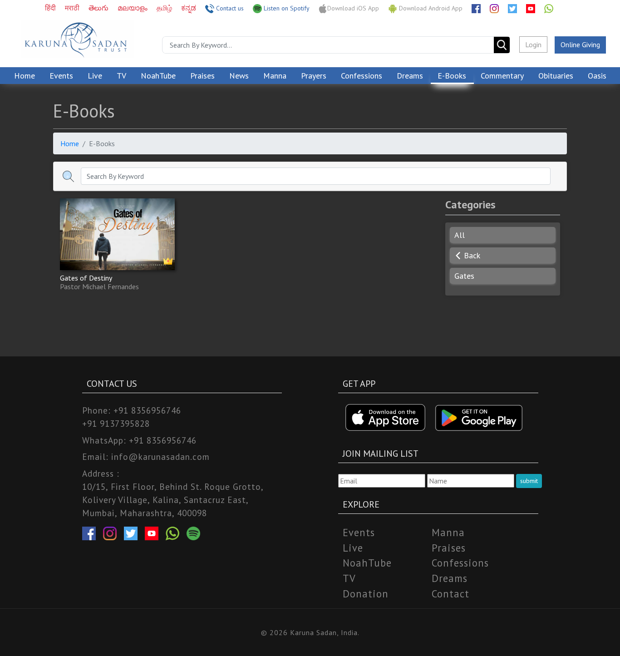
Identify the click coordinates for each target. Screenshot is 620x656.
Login (533, 44)
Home (24, 75)
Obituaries (555, 75)
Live (95, 75)
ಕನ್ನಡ (189, 7)
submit (529, 481)
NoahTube (158, 75)
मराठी (73, 7)
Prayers (313, 75)
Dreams (410, 75)
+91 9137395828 (116, 423)
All (459, 235)
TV (121, 75)
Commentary (502, 75)
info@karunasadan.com (160, 456)
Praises (202, 75)
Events (61, 75)
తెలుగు (99, 7)
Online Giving (580, 44)
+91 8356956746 (147, 410)
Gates (464, 276)
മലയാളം (133, 7)
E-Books (452, 75)
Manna (274, 75)
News (239, 75)
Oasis (597, 75)
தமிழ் (165, 7)
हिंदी (51, 7)
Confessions (361, 75)
